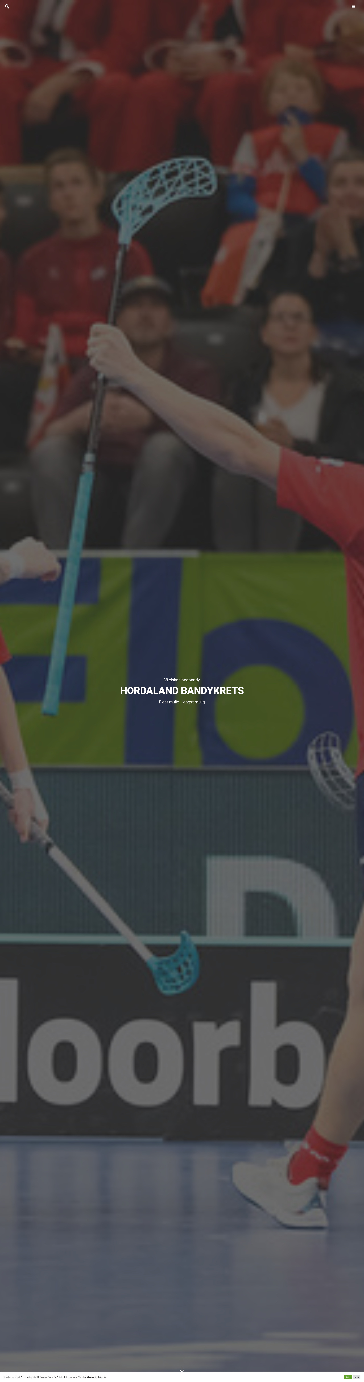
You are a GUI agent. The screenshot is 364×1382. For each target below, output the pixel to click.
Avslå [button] (356, 1377)
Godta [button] (348, 1377)
